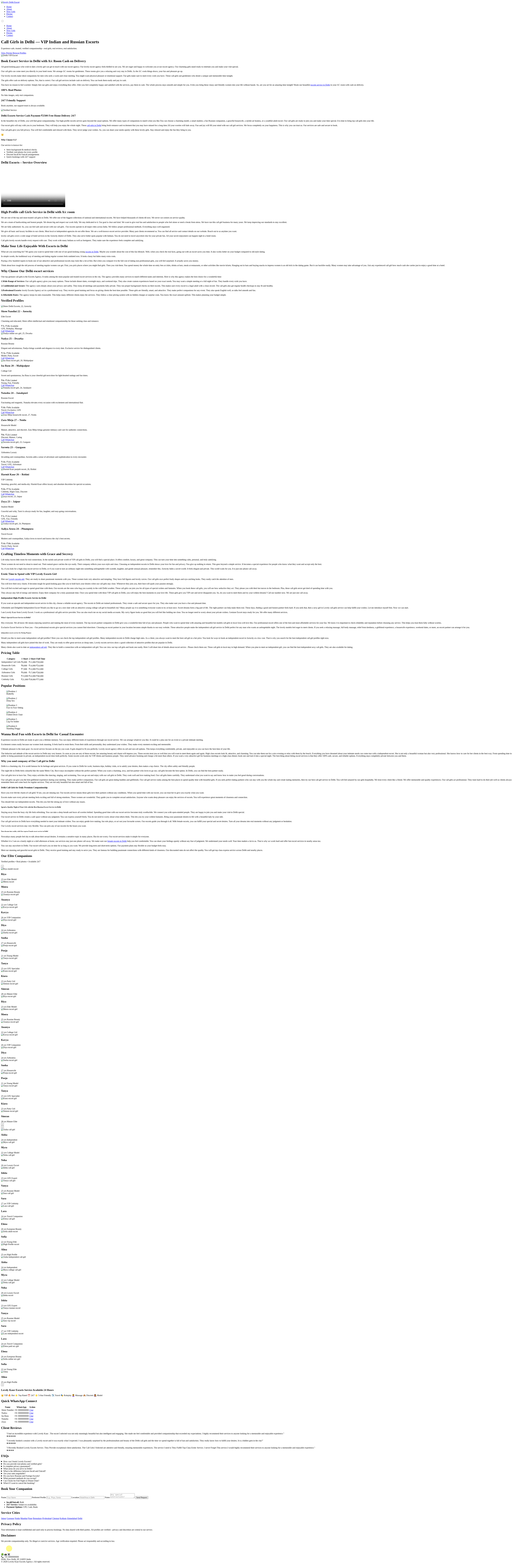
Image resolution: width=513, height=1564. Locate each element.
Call (3, 331)
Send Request (141, 1498)
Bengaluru (37, 1518)
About (9, 9)
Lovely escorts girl (16, 579)
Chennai (55, 1518)
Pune (30, 1518)
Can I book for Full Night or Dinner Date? (21, 1481)
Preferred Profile (39, 1497)
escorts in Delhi (91, 252)
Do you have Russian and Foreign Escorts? (21, 1476)
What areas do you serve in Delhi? (17, 1469)
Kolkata (63, 1518)
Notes (107, 1497)
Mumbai (24, 1518)
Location (75, 1497)
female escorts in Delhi (117, 841)
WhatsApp (9, 331)
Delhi (80, 1518)
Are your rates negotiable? (14, 1473)
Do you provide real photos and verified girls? (22, 1464)
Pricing (9, 14)
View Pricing (6, 53)
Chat (31, 1410)
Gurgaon (10, 1518)
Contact (9, 16)
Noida (17, 1518)
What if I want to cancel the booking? (19, 1483)
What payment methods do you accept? (19, 1478)
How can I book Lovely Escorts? (17, 1461)
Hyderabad (47, 1518)
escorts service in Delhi (320, 85)
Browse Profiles (19, 53)
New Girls (10, 11)
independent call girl (38, 647)
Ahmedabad (72, 1518)
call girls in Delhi (94, 125)
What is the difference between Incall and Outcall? (24, 1471)
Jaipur (3, 1518)
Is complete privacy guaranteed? (16, 1466)
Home (9, 7)
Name (3, 1497)
